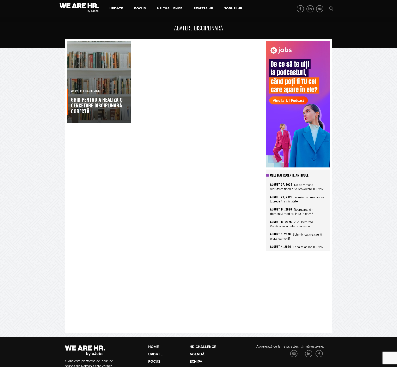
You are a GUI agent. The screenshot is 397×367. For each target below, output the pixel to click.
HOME (153, 347)
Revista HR (203, 8)
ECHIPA (196, 361)
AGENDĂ (197, 354)
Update (116, 8)
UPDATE (155, 354)
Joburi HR (233, 8)
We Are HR (76, 91)
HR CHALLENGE (203, 347)
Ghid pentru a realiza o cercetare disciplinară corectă (97, 105)
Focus (140, 8)
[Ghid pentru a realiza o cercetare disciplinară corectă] (99, 82)
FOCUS (154, 361)
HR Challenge (169, 8)
